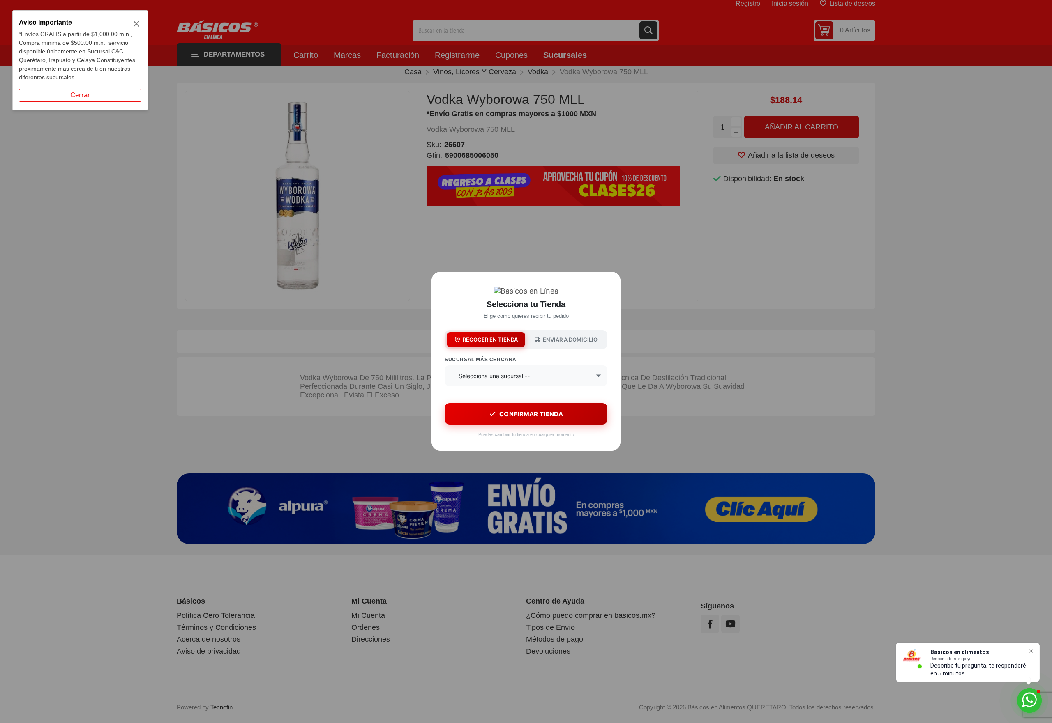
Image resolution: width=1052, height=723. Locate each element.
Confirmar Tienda (531, 414)
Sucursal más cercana (481, 359)
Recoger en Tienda (490, 339)
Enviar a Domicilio (570, 339)
